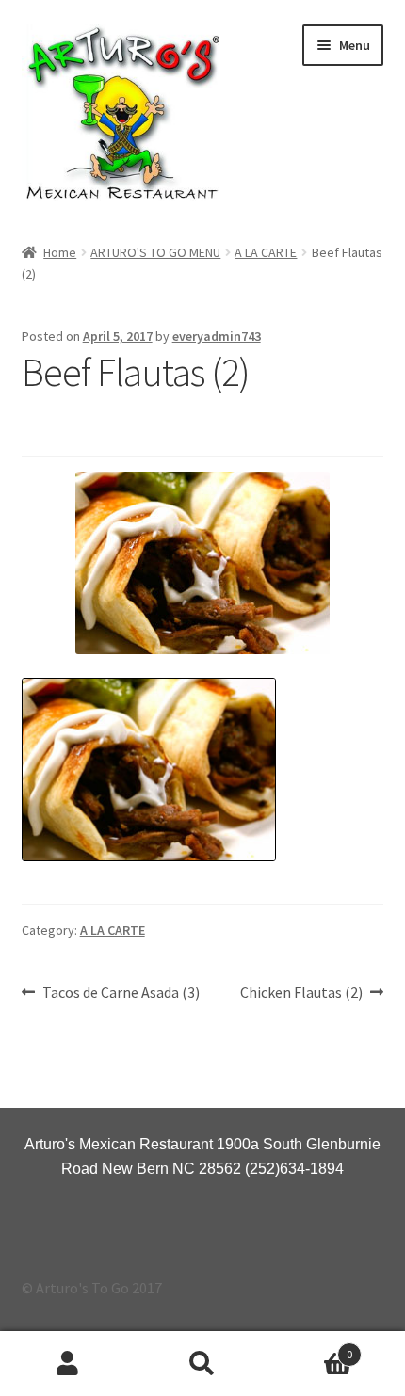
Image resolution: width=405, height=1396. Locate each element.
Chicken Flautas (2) (301, 993)
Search (202, 1364)
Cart (311, 1347)
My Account (67, 1364)
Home (59, 252)
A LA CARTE (266, 252)
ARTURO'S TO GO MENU (155, 252)
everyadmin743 (216, 336)
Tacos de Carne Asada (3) (120, 993)
